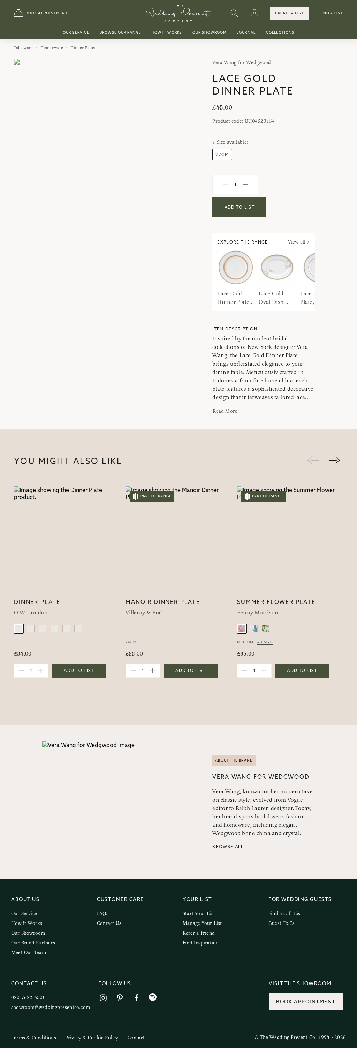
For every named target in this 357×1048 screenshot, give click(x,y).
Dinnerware (51, 47)
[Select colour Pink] (242, 629)
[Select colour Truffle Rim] (78, 629)
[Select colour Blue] (254, 629)
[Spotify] (153, 997)
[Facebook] (137, 998)
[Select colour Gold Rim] (42, 629)
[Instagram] (103, 998)
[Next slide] (160, 142)
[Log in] (254, 13)
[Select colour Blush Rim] (66, 629)
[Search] (234, 13)
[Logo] (178, 13)
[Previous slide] (26, 142)
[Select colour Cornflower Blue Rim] (19, 629)
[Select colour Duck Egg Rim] (31, 629)
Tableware (23, 47)
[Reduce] (226, 184)
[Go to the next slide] (334, 461)
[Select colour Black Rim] (54, 629)
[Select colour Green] (266, 629)
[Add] (245, 184)
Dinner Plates (83, 47)
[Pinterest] (120, 998)
